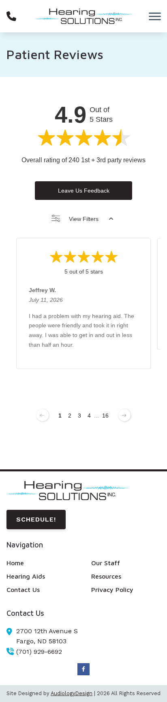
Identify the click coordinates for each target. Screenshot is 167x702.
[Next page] (124, 415)
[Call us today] (11, 16)
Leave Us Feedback (83, 190)
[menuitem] (41, 563)
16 (105, 415)
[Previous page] (42, 415)
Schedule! (36, 519)
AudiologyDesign (71, 693)
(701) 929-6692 (39, 651)
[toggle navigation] (155, 16)
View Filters (83, 219)
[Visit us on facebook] (83, 669)
